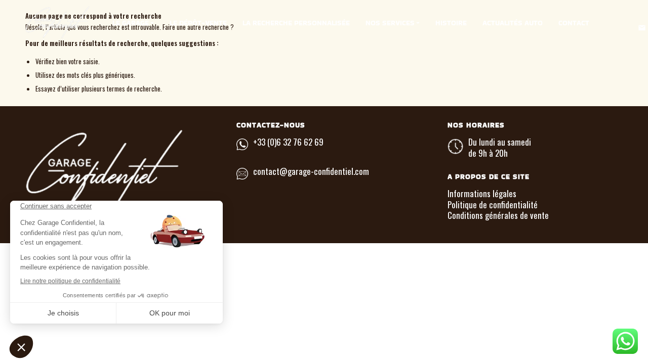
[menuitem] (133, 23)
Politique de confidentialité (493, 204)
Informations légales (482, 193)
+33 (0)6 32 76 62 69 (288, 141)
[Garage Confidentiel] (78, 23)
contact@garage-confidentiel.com (311, 171)
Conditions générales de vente (498, 215)
